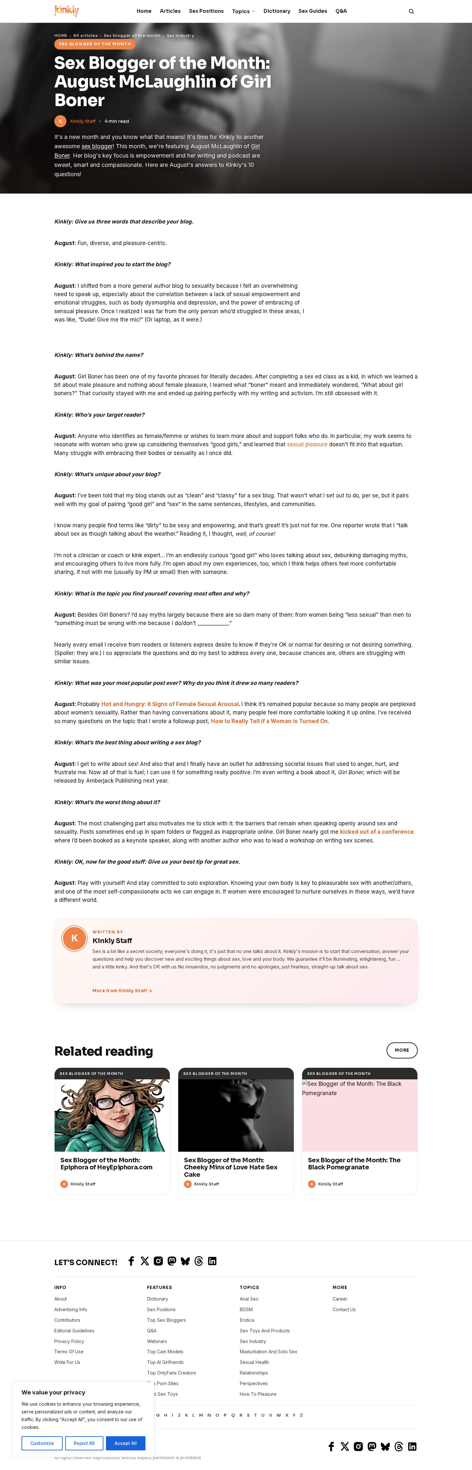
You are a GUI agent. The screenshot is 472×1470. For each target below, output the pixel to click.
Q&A (341, 11)
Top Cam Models (165, 1351)
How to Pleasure (258, 1394)
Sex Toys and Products (265, 1330)
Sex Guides (313, 11)
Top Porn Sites (163, 1383)
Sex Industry (253, 1341)
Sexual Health (254, 1362)
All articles (85, 35)
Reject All (84, 1443)
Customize (42, 1443)
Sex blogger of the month (132, 35)
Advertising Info (70, 1309)
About (60, 1299)
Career (340, 1299)
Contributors (67, 1320)
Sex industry (180, 35)
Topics (241, 11)
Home (144, 11)
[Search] (411, 11)
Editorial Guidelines (74, 1330)
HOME (60, 35)
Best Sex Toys (162, 1394)
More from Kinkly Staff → (122, 991)
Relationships (254, 1372)
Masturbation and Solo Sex (268, 1351)
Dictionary (277, 11)
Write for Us (67, 1362)
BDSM (246, 1309)
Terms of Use (68, 1351)
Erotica (247, 1320)
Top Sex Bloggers (166, 1320)
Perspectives (254, 1383)
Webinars (157, 1341)
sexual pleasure (307, 444)
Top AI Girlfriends (165, 1362)
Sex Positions (206, 11)
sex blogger (97, 146)
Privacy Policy (69, 1341)
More (402, 1050)
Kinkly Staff (83, 121)
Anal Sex (249, 1299)
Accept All (126, 1443)
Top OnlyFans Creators (171, 1372)
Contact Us (344, 1309)
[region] (83, 1419)
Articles (170, 11)
